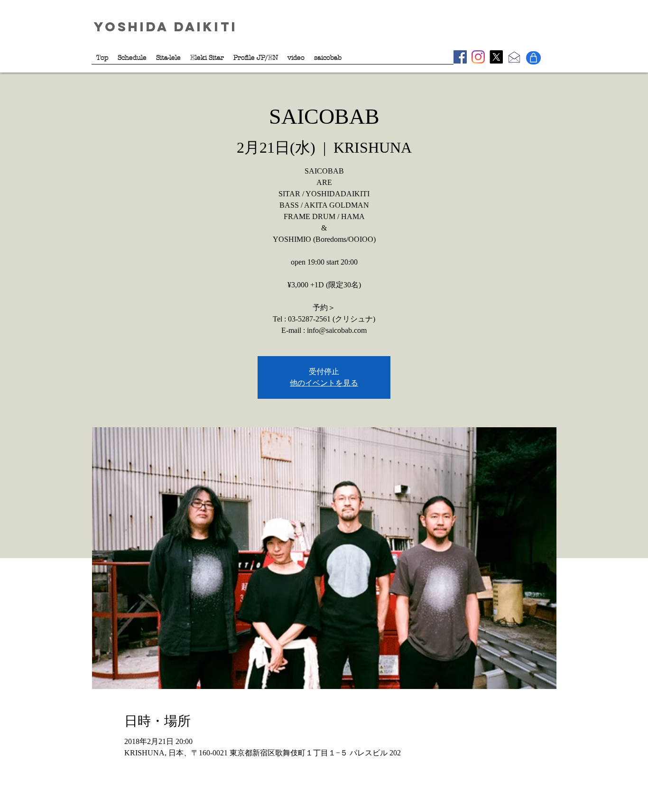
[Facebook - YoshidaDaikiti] (460, 57)
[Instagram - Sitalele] (478, 57)
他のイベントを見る (324, 383)
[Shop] (533, 57)
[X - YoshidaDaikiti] (496, 57)
